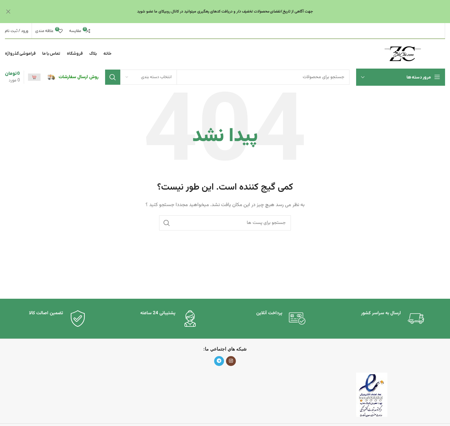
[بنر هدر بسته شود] (8, 11)
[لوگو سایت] (402, 54)
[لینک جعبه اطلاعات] (72, 77)
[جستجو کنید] (112, 77)
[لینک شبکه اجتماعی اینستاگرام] (231, 361)
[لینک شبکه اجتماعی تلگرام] (219, 361)
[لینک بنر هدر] (235, 11)
